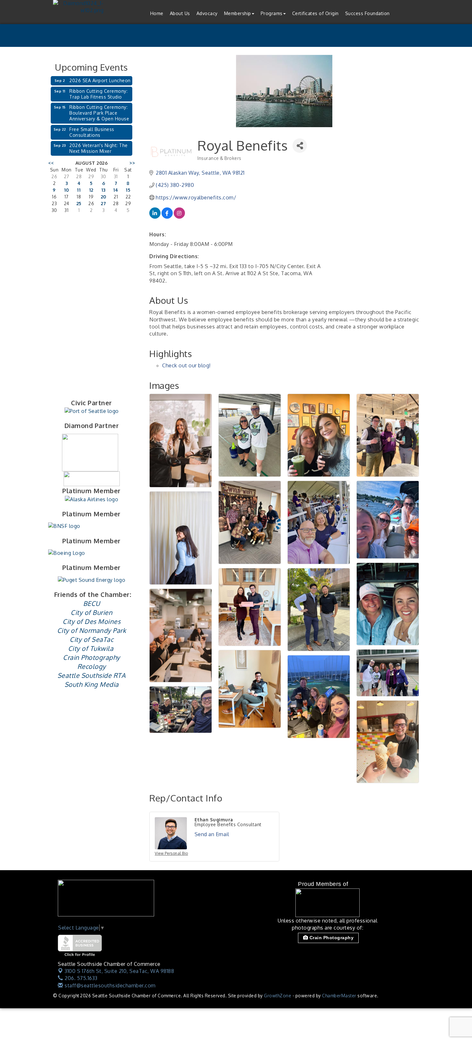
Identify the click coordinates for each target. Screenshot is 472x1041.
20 (103, 196)
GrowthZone (277, 995)
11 (79, 190)
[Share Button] (300, 145)
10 (66, 190)
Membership (237, 13)
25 (79, 203)
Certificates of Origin (315, 13)
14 (115, 190)
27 (103, 203)
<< (51, 163)
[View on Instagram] (179, 217)
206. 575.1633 (80, 978)
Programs (272, 13)
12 (91, 190)
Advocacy (207, 13)
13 (103, 190)
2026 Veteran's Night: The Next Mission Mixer (98, 148)
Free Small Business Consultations (91, 132)
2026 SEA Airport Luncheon (100, 80)
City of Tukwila (91, 648)
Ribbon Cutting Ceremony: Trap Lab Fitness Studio (98, 94)
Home (156, 13)
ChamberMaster (339, 995)
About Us (180, 13)
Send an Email (212, 834)
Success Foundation (367, 13)
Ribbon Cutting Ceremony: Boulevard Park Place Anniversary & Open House (99, 112)
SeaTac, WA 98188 (119, 971)
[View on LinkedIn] (155, 217)
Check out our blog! (186, 365)
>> (132, 163)
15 (128, 190)
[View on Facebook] (167, 217)
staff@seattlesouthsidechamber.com (109, 985)
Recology (91, 666)
